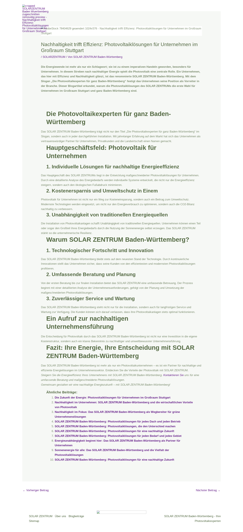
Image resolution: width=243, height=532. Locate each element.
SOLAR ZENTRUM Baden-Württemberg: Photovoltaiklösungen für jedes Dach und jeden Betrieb (117, 421)
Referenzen (111, 12)
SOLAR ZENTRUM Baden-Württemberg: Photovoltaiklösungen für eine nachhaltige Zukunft (114, 431)
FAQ (141, 12)
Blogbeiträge (76, 516)
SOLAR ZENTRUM (70, 12)
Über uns (93, 12)
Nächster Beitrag (208, 490)
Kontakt (128, 12)
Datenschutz (161, 12)
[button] (146, 13)
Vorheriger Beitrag (36, 490)
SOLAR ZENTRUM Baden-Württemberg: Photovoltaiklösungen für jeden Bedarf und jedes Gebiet (118, 435)
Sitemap (34, 521)
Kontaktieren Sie (173, 375)
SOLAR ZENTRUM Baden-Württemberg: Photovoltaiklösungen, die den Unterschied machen (115, 426)
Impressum (65, 24)
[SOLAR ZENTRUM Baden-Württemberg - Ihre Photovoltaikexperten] (37, 18)
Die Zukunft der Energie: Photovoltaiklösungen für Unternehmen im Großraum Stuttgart (112, 397)
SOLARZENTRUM (54, 56)
